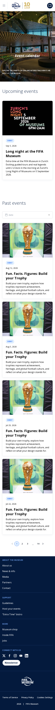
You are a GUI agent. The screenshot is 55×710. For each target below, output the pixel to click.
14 (38, 543)
